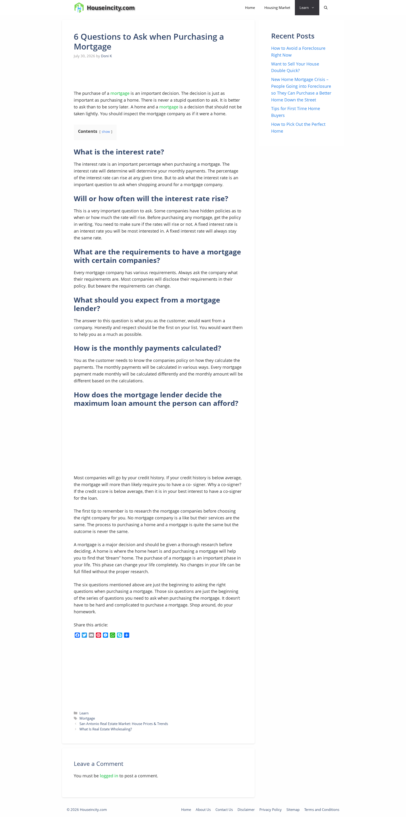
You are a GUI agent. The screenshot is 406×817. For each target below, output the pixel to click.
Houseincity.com (111, 8)
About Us (203, 809)
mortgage (119, 93)
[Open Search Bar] (325, 7)
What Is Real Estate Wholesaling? (105, 729)
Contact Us (224, 809)
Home (250, 7)
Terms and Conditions (321, 809)
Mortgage (87, 718)
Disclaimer (246, 809)
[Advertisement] (109, 74)
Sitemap (293, 809)
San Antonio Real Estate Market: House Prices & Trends (123, 723)
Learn (304, 7)
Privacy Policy (270, 809)
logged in (109, 776)
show (106, 131)
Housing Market (277, 7)
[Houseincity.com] (79, 7)
